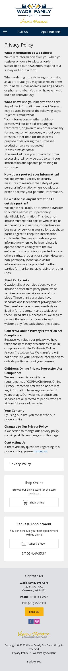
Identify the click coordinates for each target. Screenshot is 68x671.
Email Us (34, 611)
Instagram (37, 621)
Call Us (23, 32)
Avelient (51, 653)
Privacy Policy (20, 464)
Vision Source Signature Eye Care (34, 634)
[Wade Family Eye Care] (34, 13)
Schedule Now (36, 543)
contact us (41, 451)
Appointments (51, 32)
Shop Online (36, 502)
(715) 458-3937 (39, 596)
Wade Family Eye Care (39, 645)
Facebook (31, 621)
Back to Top (34, 661)
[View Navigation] (6, 31)
